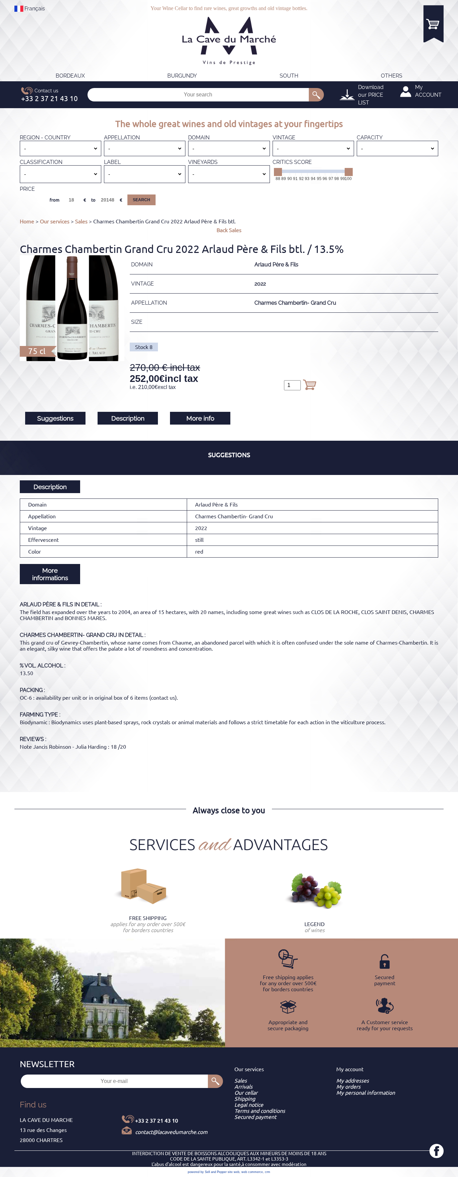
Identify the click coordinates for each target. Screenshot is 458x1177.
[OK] (316, 94)
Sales (81, 221)
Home (27, 221)
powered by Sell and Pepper (207, 1172)
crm (267, 1172)
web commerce (252, 1172)
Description (128, 418)
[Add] (309, 384)
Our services (54, 221)
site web (233, 1172)
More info (200, 418)
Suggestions (55, 418)
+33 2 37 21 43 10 (156, 1121)
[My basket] (433, 23)
